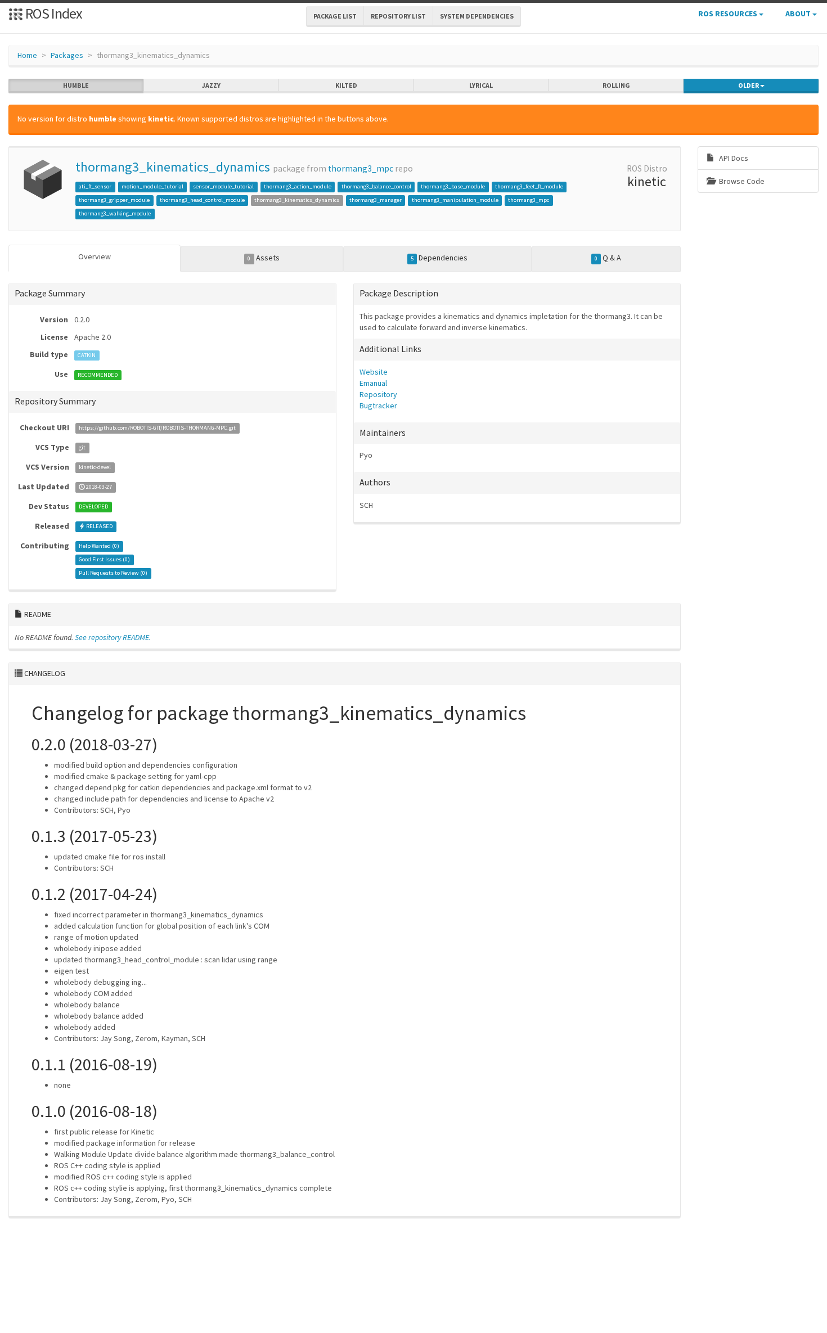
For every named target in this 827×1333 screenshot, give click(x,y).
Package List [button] (335, 16)
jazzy (211, 85)
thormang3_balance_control (376, 186)
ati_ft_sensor (95, 186)
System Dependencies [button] (477, 16)
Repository (378, 394)
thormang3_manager (375, 200)
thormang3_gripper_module (114, 200)
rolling (616, 85)
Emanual (373, 383)
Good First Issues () (104, 560)
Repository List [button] (398, 16)
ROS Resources (728, 13)
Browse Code (741, 181)
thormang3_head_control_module (202, 200)
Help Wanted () (99, 546)
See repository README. (113, 637)
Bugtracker (378, 405)
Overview (94, 256)
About (798, 13)
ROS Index (52, 13)
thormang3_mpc (360, 168)
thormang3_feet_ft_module (529, 186)
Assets (263, 258)
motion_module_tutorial (152, 186)
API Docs (732, 158)
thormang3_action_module (297, 186)
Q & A (608, 258)
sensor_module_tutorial (223, 186)
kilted (346, 85)
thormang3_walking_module (115, 213)
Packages (67, 55)
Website (373, 372)
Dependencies (439, 258)
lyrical (481, 85)
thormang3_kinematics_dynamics (172, 166)
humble (76, 85)
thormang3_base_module (453, 186)
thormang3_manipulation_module (455, 200)
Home (27, 55)
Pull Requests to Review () (113, 573)
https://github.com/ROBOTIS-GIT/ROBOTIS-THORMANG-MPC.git (157, 428)
